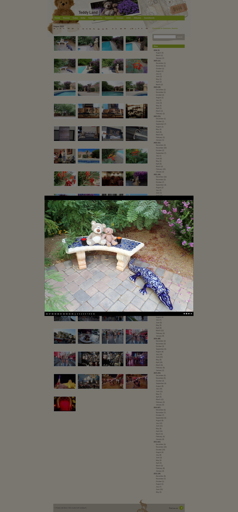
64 (67, 315)
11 (94, 315)
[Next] (189, 315)
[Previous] (184, 315)
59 (52, 315)
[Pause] (187, 315)
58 (50, 315)
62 (61, 315)
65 (70, 315)
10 (91, 315)
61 (58, 315)
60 (55, 315)
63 (64, 315)
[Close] (191, 315)
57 (47, 315)
